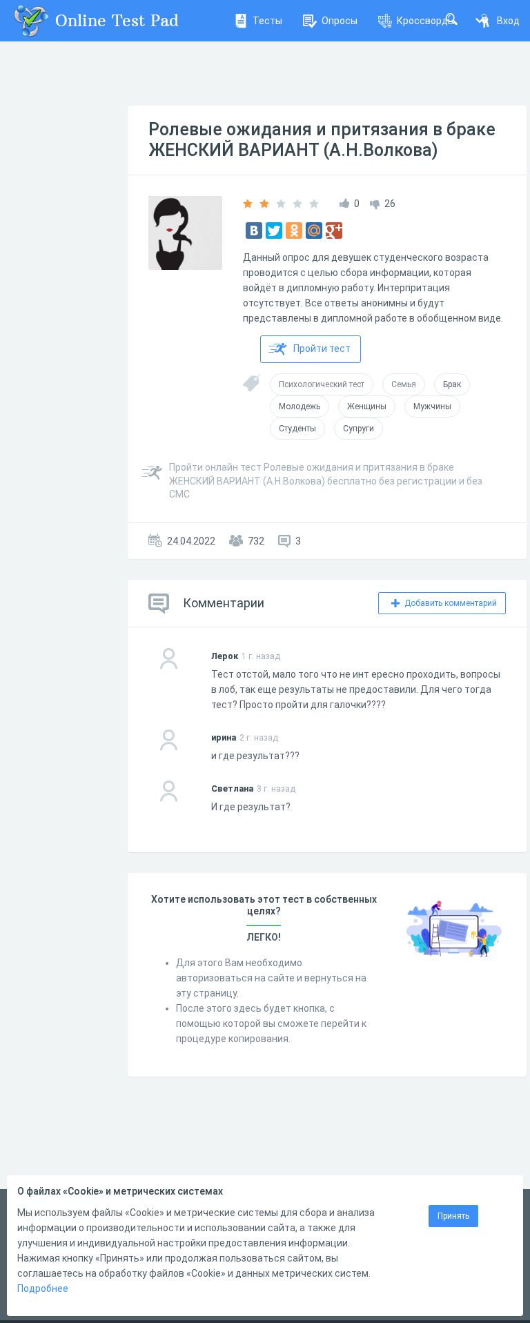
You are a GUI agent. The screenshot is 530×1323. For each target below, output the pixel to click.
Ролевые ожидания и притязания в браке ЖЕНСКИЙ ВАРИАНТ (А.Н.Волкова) (321, 139)
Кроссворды (426, 20)
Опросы (339, 20)
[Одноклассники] (294, 230)
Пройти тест (322, 348)
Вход (508, 20)
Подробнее (42, 1288)
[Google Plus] (334, 230)
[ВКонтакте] (254, 230)
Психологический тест (321, 384)
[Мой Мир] (314, 230)
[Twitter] (274, 230)
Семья (403, 384)
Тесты (267, 20)
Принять (453, 1216)
